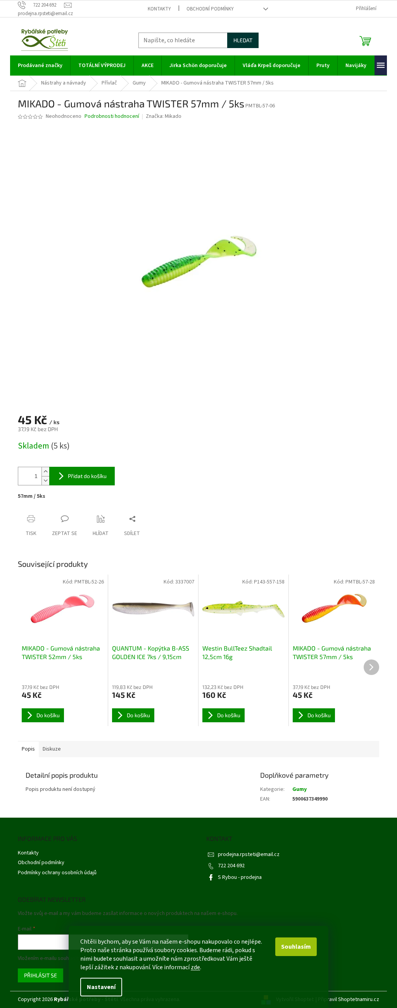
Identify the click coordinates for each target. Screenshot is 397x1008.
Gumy (299, 789)
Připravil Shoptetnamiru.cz (348, 999)
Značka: (163, 116)
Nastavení (101, 987)
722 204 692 (231, 866)
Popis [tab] (28, 749)
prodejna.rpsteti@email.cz (249, 854)
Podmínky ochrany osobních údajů (57, 873)
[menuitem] (40, 65)
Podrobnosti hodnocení (112, 116)
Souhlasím (296, 946)
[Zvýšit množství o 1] (45, 471)
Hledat (242, 40)
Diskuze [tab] (52, 749)
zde (195, 967)
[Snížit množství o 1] (45, 480)
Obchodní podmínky (210, 8)
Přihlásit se (40, 975)
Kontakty (159, 8)
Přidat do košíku (87, 476)
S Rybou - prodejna (240, 877)
